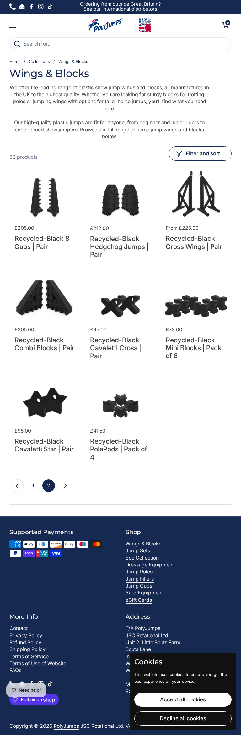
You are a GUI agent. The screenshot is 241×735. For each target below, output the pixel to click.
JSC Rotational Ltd (147, 635)
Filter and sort (203, 153)
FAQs (15, 670)
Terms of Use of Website (37, 663)
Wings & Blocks (143, 544)
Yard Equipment (144, 593)
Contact (18, 628)
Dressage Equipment (150, 565)
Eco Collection (142, 558)
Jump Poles (139, 572)
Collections (39, 61)
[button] (225, 25)
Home (14, 61)
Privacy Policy (25, 635)
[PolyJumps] (119, 25)
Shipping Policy (27, 649)
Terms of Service (29, 657)
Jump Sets (138, 551)
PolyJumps (66, 726)
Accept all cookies (183, 699)
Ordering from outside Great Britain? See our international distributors (120, 7)
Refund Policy (25, 642)
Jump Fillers (140, 579)
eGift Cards (139, 600)
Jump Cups (139, 586)
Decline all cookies (183, 718)
